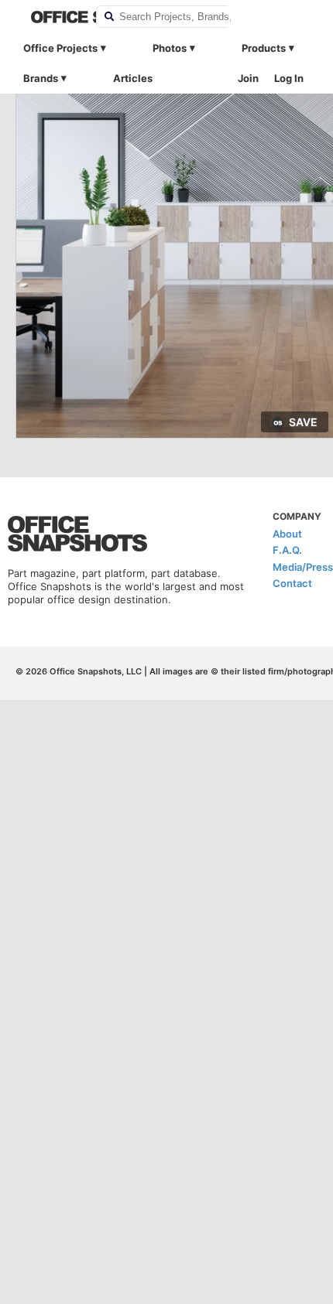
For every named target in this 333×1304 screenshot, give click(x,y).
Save (303, 421)
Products (264, 48)
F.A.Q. (287, 550)
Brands (40, 78)
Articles (133, 78)
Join (248, 78)
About (287, 533)
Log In (289, 78)
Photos (170, 48)
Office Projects (60, 48)
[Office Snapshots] (53, 17)
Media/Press (303, 567)
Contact (292, 583)
